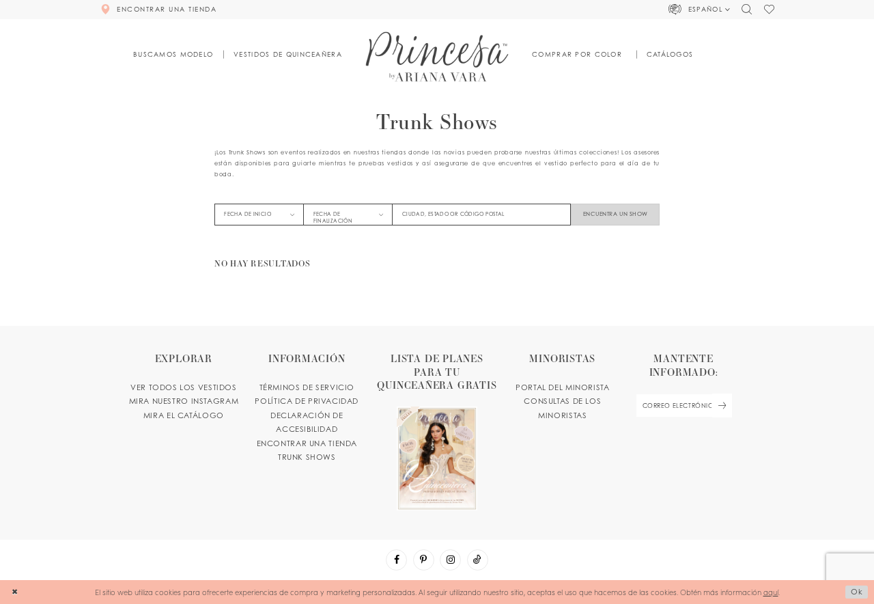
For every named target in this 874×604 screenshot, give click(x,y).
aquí (770, 592)
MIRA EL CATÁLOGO (183, 415)
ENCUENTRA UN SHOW (615, 213)
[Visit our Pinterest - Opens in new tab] (423, 560)
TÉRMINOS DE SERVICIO (306, 387)
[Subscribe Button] (721, 405)
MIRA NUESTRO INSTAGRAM (184, 401)
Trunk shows (307, 457)
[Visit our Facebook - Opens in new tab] (396, 560)
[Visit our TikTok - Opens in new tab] (477, 560)
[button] (699, 9)
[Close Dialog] (14, 592)
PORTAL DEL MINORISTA (562, 387)
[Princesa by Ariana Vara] (437, 56)
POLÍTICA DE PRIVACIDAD (306, 401)
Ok (857, 591)
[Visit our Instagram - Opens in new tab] (450, 560)
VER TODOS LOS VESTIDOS (183, 387)
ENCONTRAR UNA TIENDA (307, 443)
